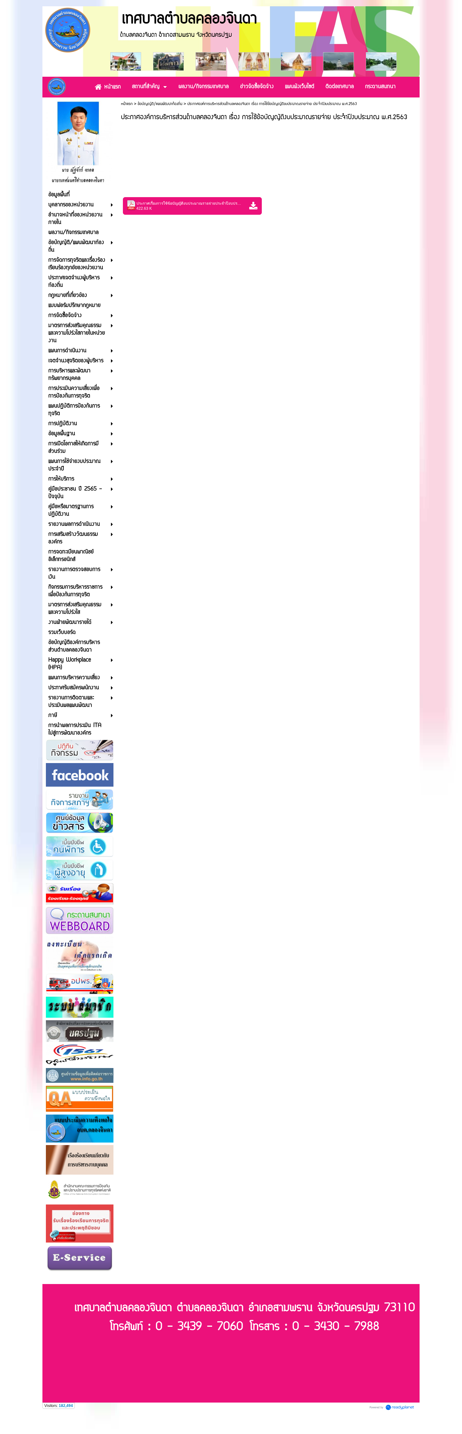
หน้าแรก (127, 104)
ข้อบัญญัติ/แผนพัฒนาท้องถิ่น (160, 104)
